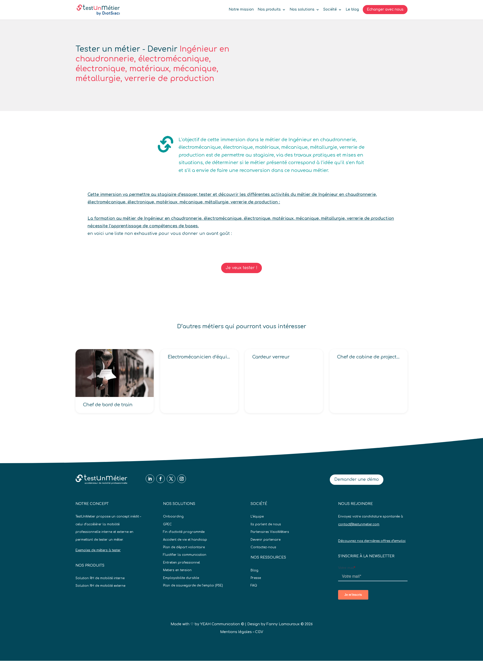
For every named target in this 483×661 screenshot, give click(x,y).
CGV (259, 632)
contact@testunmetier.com (358, 524)
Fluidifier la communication (184, 555)
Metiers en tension (177, 570)
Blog (254, 570)
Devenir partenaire (265, 539)
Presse (256, 578)
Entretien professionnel (181, 562)
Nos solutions (302, 9)
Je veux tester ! (241, 268)
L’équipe (257, 516)
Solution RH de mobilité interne (100, 578)
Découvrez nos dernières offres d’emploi (372, 541)
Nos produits (269, 9)
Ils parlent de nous (266, 524)
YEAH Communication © (222, 624)
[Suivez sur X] (171, 478)
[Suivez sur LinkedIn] (150, 478)
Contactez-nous (263, 547)
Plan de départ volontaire (184, 547)
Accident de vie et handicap (185, 539)
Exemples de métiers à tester (98, 550)
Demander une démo (356, 479)
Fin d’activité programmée (184, 532)
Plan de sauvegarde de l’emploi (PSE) (193, 585)
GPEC (167, 524)
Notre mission (241, 9)
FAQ (254, 585)
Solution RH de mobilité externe (100, 585)
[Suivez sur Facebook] (160, 478)
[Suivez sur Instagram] (181, 478)
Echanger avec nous (385, 9)
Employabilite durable (181, 578)
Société (330, 9)
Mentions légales (236, 632)
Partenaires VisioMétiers (270, 532)
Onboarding (173, 516)
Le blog (352, 9)
